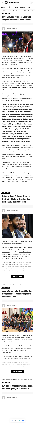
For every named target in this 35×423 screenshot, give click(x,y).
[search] (23, 2)
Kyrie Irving (5, 254)
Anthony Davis (15, 173)
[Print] (23, 420)
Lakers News (6, 13)
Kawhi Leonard (22, 164)
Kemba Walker (22, 254)
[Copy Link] (19, 420)
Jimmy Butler (13, 254)
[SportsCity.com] (12, 2)
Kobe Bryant (9, 335)
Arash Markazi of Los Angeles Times (13, 100)
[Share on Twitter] (16, 420)
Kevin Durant (6, 256)
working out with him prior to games (21, 87)
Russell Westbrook (25, 252)
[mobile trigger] (3, 2)
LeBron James (18, 81)
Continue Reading (17, 276)
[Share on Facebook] (12, 420)
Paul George (21, 175)
